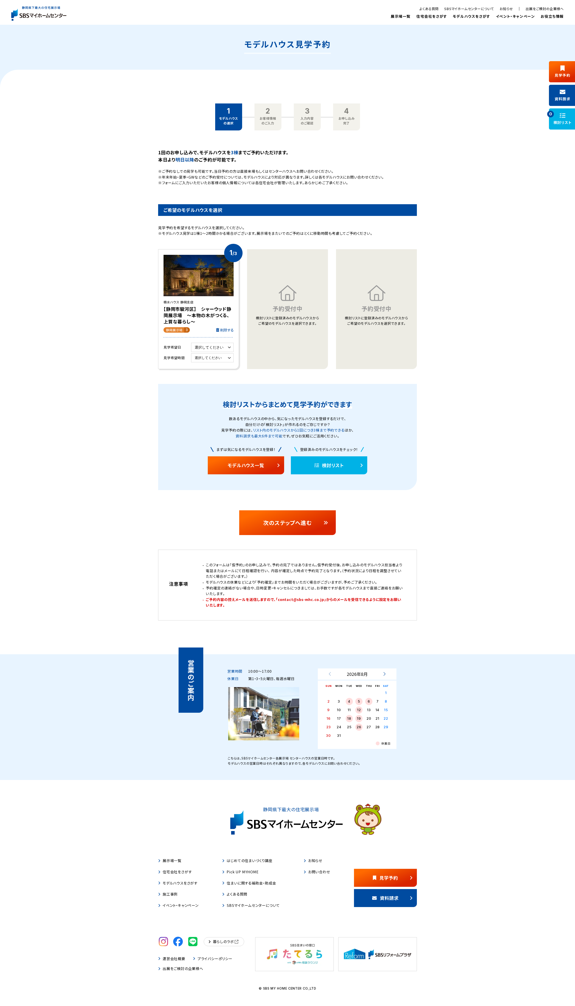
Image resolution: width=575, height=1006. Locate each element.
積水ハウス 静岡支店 (197, 312)
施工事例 (170, 894)
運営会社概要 (174, 958)
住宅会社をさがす (431, 16)
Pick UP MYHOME (242, 871)
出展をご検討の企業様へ (545, 8)
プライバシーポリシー (214, 958)
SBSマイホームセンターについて (469, 8)
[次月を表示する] (384, 674)
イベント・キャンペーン (515, 16)
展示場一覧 (401, 16)
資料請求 (389, 898)
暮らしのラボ (223, 941)
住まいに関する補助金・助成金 (251, 883)
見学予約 (388, 877)
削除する (227, 330)
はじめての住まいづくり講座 (249, 860)
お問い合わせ (319, 871)
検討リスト (333, 465)
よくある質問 (429, 8)
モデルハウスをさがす (471, 16)
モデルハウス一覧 (246, 465)
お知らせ (506, 8)
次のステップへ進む (287, 523)
